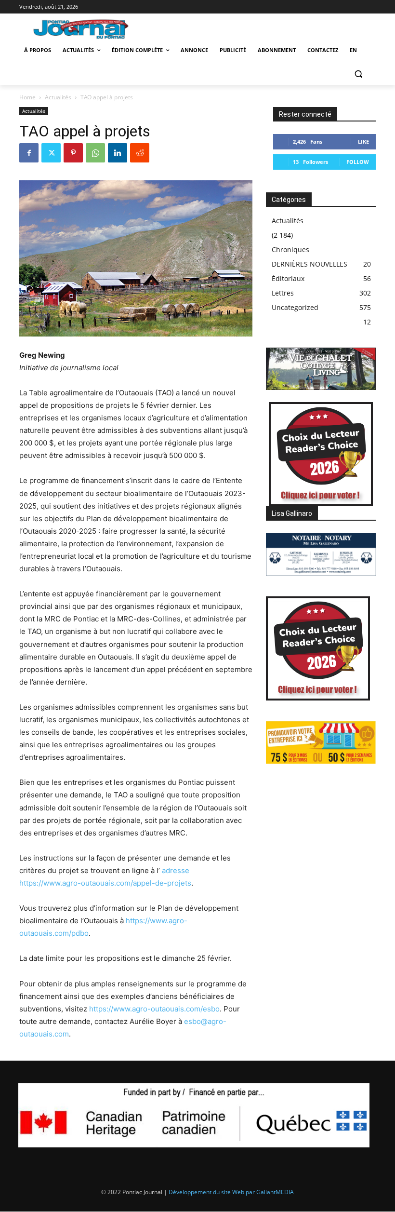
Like (363, 141)
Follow (357, 161)
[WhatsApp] (95, 152)
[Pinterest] (73, 152)
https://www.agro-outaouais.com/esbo (154, 1008)
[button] (358, 73)
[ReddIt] (139, 152)
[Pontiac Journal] (86, 29)
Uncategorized (295, 307)
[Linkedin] (117, 152)
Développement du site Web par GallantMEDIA (231, 1192)
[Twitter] (51, 152)
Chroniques (290, 249)
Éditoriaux (288, 278)
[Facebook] (29, 152)
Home (27, 97)
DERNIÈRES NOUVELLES (309, 264)
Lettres (283, 292)
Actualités (58, 97)
